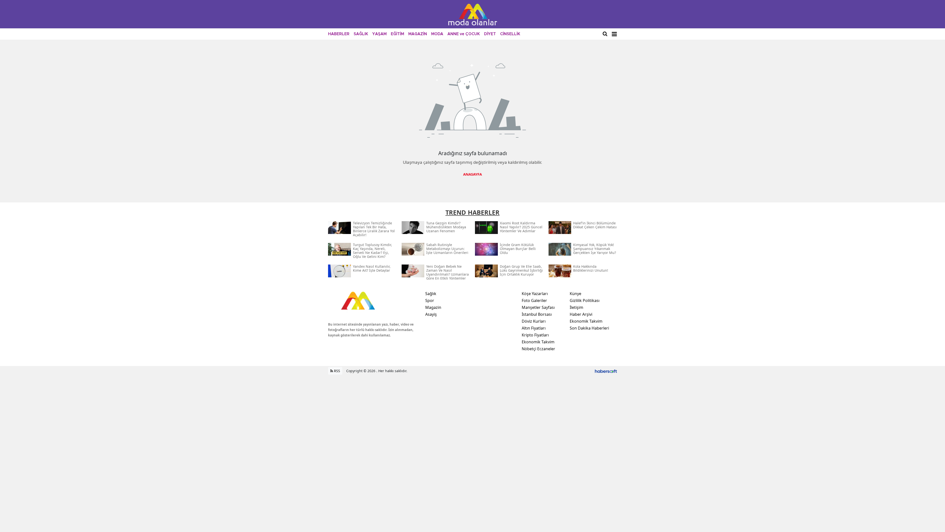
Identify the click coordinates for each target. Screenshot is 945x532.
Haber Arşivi (581, 314)
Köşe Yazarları (535, 293)
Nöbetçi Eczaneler (538, 348)
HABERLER (338, 34)
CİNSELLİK (510, 34)
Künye (575, 293)
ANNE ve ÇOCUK (463, 34)
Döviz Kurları (534, 321)
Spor (429, 300)
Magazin (433, 307)
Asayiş (431, 314)
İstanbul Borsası (537, 314)
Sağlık (430, 293)
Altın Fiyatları (534, 328)
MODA (437, 34)
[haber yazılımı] (606, 370)
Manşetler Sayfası (538, 307)
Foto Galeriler (534, 300)
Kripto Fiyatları (535, 335)
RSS (336, 370)
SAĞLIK (361, 34)
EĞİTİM (397, 34)
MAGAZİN (417, 34)
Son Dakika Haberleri (589, 328)
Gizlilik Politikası (584, 300)
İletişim (576, 307)
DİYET (490, 34)
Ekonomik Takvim (538, 342)
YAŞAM (379, 34)
